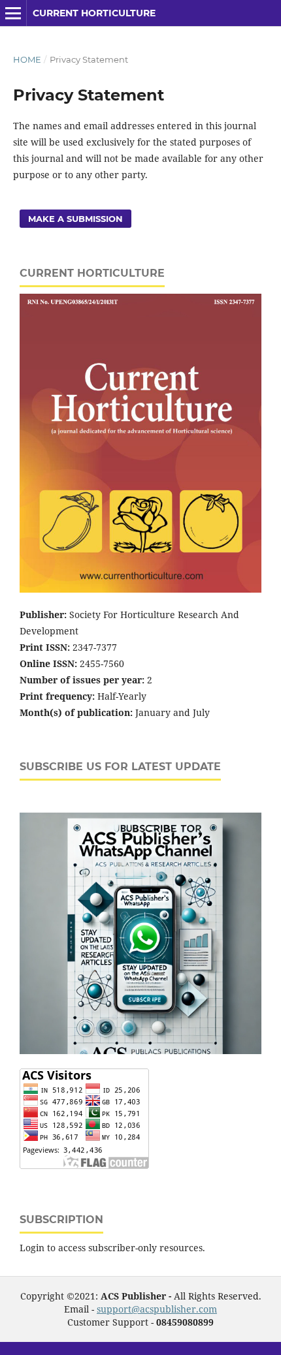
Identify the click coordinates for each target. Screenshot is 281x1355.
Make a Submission (75, 218)
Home (27, 59)
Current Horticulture (94, 13)
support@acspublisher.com (157, 1309)
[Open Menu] (13, 13)
